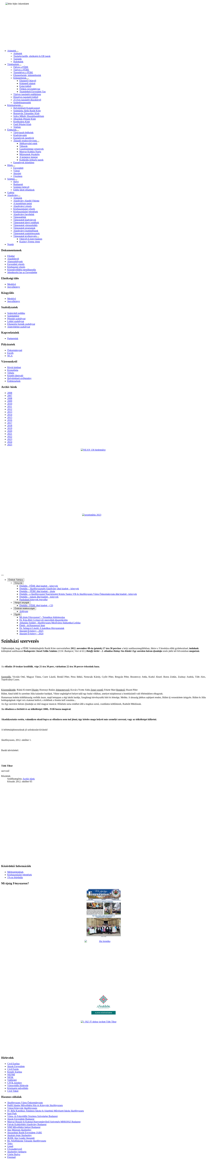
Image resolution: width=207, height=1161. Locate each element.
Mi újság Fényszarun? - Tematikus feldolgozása (42, 617)
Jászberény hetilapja (16, 1151)
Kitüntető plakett (27, 83)
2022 (9, 436)
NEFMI (11, 1074)
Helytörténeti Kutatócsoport (26, 108)
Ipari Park (12, 1113)
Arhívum (23, 611)
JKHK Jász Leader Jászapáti (21, 1138)
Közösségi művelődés (17, 1088)
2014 (9, 414)
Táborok (23, 146)
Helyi (16, 181)
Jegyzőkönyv (13, 287)
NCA (10, 355)
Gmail (10, 1146)
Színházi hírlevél (21, 187)
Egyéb (10, 353)
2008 (9, 393)
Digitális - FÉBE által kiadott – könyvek (38, 586)
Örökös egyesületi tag (29, 89)
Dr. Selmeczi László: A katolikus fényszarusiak (41, 628)
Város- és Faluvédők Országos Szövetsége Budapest (32, 1116)
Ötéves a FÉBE (20, 67)
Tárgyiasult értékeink (23, 132)
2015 (9, 417)
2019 (9, 428)
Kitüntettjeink (19, 78)
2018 (9, 425)
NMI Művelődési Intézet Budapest (23, 1127)
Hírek (10, 165)
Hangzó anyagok (22, 602)
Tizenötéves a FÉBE (23, 72)
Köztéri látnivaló (15, 375)
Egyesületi (18, 168)
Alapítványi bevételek (23, 214)
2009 (9, 401)
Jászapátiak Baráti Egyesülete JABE (24, 1132)
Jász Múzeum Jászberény (19, 1130)
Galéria (10, 192)
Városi (16, 170)
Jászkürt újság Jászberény (19, 1135)
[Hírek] (14, 166)
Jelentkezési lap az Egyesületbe (22, 272)
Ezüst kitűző (25, 86)
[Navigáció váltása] (2, 575)
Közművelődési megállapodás (21, 269)
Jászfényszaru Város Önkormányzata (25, 1102)
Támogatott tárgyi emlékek (26, 222)
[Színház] (16, 179)
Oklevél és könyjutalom (30, 239)
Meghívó (11, 284)
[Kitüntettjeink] (27, 78)
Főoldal (11, 256)
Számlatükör (13, 316)
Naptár (10, 244)
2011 (9, 406)
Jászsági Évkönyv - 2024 (31, 633)
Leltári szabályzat (15, 321)
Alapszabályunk (15, 261)
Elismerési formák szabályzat (21, 324)
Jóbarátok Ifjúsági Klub (24, 119)
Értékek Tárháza (15, 580)
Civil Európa (13, 1063)
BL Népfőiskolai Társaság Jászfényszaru (26, 1140)
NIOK (10, 1077)
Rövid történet (14, 367)
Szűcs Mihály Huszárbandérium (28, 116)
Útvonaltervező (14, 1149)
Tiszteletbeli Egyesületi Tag (32, 91)
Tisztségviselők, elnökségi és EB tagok (31, 56)
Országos (17, 176)
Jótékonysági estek (28, 143)
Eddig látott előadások (24, 189)
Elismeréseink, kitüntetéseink (27, 75)
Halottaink (18, 61)
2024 (9, 442)
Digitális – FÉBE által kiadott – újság (37, 591)
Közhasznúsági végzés (24, 209)
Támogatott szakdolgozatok (26, 233)
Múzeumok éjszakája (29, 154)
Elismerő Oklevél (27, 80)
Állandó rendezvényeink (25, 140)
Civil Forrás (13, 1069)
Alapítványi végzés (22, 206)
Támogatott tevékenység (25, 236)
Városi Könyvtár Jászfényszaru (22, 1108)
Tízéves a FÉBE (21, 69)
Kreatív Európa (14, 1072)
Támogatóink (19, 217)
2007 (9, 395)
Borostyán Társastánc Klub (26, 113)
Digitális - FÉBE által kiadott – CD (36, 605)
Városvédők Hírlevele (17, 1085)
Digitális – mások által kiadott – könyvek (38, 597)
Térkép (10, 373)
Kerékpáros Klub (21, 121)
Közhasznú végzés (16, 267)
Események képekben (23, 162)
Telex (10, 1143)
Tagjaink (17, 59)
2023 (9, 439)
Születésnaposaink (22, 102)
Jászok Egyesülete (16, 1066)
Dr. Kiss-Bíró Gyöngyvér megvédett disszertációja (43, 620)
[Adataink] (17, 51)
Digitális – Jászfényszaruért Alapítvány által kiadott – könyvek (49, 588)
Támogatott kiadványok (24, 220)
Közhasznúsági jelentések (25, 211)
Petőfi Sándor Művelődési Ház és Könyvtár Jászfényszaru (35, 1105)
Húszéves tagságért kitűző (25, 97)
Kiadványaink (20, 135)
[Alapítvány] (19, 196)
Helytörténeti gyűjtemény (19, 378)
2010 (9, 403)
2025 (9, 444)
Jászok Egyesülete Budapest (20, 1119)
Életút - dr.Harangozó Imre (32, 625)
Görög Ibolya (13, 1154)
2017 (9, 423)
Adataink (11, 50)
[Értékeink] (18, 130)
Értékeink (12, 129)
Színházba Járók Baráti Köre (27, 110)
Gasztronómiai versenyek (31, 149)
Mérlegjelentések (15, 872)
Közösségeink (14, 105)
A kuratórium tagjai (22, 203)
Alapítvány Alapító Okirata (26, 200)
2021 (9, 433)
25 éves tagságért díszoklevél (27, 99)
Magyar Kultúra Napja (30, 151)
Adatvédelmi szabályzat (18, 326)
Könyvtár (18, 583)
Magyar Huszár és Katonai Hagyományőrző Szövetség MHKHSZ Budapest (43, 1121)
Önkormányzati (14, 350)
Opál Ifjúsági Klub (22, 124)
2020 (9, 431)
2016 (9, 420)
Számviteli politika (16, 313)
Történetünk (13, 64)
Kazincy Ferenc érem (29, 241)
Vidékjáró (12, 1080)
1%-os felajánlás (15, 877)
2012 (9, 409)
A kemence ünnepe (28, 157)
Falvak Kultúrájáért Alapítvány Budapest (26, 1124)
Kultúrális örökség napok (31, 159)
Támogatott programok (24, 228)
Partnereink (12, 338)
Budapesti (18, 184)
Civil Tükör (12, 1091)
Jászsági (17, 173)
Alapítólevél (13, 258)
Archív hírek (29, 778)
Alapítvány (12, 195)
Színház (11, 179)
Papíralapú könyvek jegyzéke (33, 599)
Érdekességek (13, 381)
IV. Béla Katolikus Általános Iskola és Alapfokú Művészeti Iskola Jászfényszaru (45, 1110)
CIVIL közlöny (14, 1082)
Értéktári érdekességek (25, 608)
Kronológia (12, 370)
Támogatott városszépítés (25, 225)
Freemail (11, 1157)
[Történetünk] (20, 65)
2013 (9, 412)
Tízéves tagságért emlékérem (27, 94)
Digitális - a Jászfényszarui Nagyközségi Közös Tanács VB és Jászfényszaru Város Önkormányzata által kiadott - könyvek (78, 594)
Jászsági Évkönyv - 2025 (31, 631)
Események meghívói (23, 138)
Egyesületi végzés (15, 264)
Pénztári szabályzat (16, 318)
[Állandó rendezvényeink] (38, 141)
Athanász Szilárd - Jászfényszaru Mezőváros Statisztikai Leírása (49, 622)
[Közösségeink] (22, 106)
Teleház (17, 127)
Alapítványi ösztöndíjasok (25, 230)
